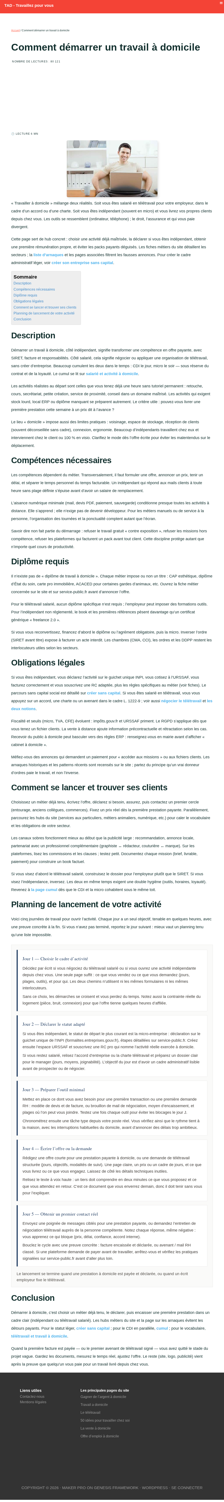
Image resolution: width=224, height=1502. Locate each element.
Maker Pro (74, 1488)
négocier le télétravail (181, 701)
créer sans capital (103, 693)
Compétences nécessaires (34, 289)
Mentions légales (33, 1402)
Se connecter (187, 1488)
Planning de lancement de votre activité (44, 313)
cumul (162, 1328)
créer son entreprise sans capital (82, 263)
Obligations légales (29, 301)
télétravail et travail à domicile (39, 1336)
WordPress (155, 1488)
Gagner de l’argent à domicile (103, 1397)
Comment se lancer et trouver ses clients (45, 307)
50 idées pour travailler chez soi (105, 1420)
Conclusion (22, 319)
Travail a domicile (94, 1405)
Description (22, 283)
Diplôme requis (25, 295)
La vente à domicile (96, 1428)
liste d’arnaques (48, 255)
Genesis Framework (116, 1488)
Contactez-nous (32, 1396)
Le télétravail (90, 1412)
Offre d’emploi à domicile (99, 1436)
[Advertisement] (112, 99)
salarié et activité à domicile (112, 374)
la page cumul (44, 890)
